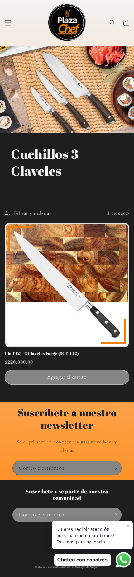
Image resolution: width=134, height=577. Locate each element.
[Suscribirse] (114, 468)
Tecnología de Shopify (85, 567)
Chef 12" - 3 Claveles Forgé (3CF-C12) (42, 353)
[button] (8, 23)
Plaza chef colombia (58, 567)
